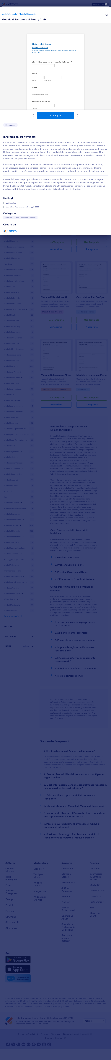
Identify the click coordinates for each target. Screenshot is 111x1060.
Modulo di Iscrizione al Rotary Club (24, 19)
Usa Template (55, 115)
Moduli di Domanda (27, 14)
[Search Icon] (106, 15)
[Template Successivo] (77, 115)
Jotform (13, 230)
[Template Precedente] (33, 115)
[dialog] (55, 530)
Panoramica (10, 125)
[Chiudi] (106, 4)
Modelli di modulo (9, 14)
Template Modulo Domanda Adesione (20, 217)
